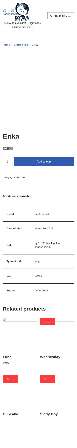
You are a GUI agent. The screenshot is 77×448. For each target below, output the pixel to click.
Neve (6, 444)
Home (6, 44)
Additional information (17, 196)
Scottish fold (21, 44)
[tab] (17, 196)
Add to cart (44, 161)
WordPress (34, 444)
